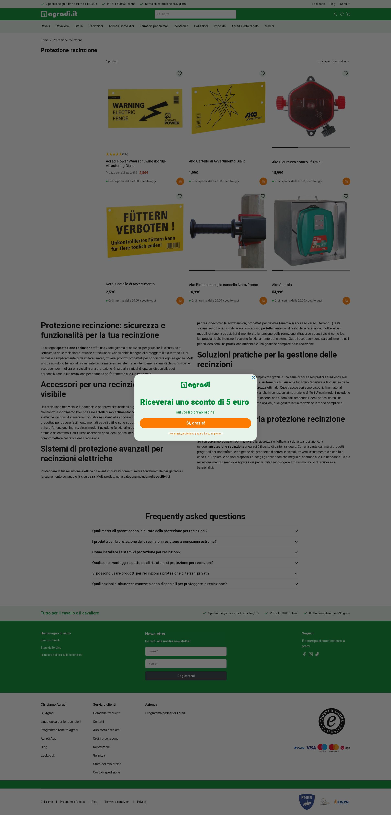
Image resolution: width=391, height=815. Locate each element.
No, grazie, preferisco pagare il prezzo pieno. (195, 433)
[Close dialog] (253, 377)
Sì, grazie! (195, 423)
